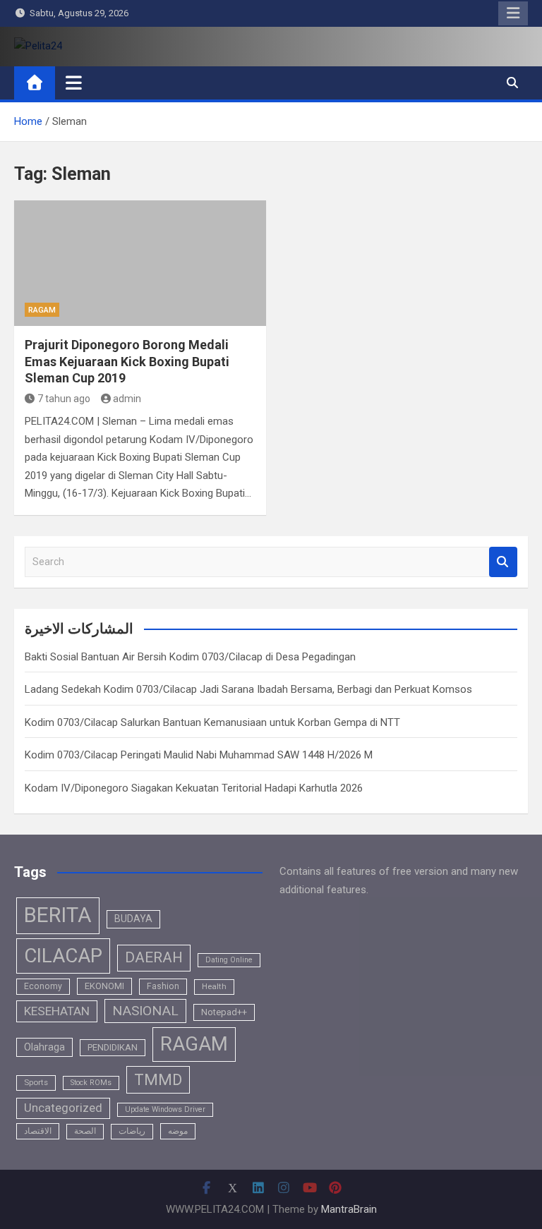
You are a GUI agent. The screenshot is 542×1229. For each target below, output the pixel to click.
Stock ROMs (91, 1082)
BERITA (58, 915)
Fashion (163, 986)
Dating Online (229, 959)
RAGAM (42, 310)
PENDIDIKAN (113, 1047)
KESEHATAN (57, 1011)
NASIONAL (145, 1011)
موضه (178, 1131)
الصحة (85, 1131)
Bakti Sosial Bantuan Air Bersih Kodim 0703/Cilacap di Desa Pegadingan (190, 656)
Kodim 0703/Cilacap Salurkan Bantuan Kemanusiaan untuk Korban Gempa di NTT (212, 722)
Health (214, 986)
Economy (43, 986)
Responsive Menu (513, 13)
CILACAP (63, 955)
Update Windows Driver (165, 1109)
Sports (36, 1082)
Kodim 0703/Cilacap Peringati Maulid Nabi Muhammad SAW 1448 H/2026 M (199, 755)
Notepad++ (224, 1012)
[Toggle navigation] (73, 82)
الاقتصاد (38, 1131)
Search (503, 562)
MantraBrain (349, 1209)
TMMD (158, 1080)
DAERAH (154, 957)
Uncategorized (63, 1108)
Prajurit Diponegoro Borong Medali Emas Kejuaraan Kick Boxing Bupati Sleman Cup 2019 (127, 361)
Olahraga (44, 1047)
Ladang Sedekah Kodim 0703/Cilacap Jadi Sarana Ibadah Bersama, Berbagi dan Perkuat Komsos (248, 689)
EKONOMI (104, 986)
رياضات (132, 1131)
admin (127, 398)
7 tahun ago (63, 398)
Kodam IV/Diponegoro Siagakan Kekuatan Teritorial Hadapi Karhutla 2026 (194, 788)
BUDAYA (133, 918)
